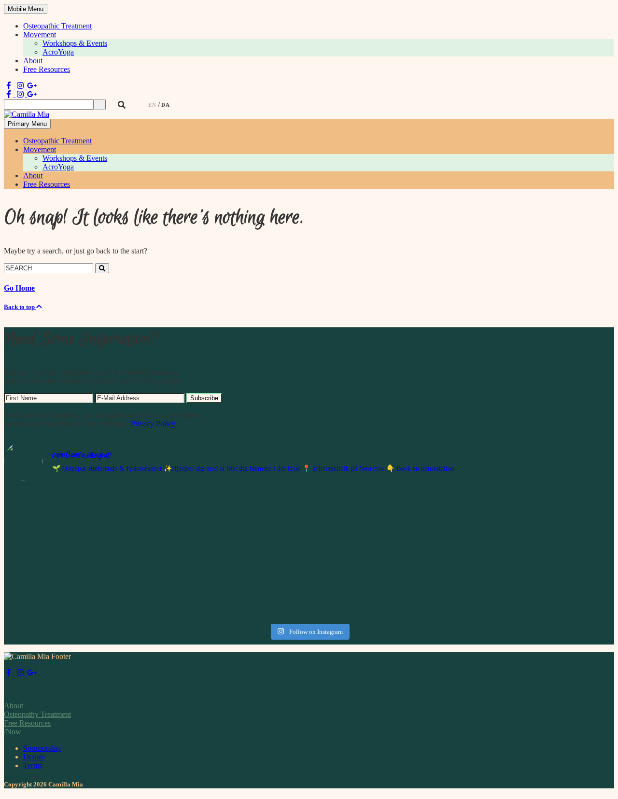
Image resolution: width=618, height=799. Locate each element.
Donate (34, 757)
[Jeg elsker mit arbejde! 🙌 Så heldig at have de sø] (232, 531)
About (32, 60)
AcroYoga (58, 52)
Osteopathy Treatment (37, 714)
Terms (32, 765)
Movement (39, 34)
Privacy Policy (153, 424)
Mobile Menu (25, 9)
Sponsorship (42, 748)
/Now (12, 732)
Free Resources (46, 69)
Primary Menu (27, 123)
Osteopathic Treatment (57, 26)
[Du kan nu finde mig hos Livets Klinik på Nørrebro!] (386, 553)
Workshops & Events (74, 43)
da (165, 105)
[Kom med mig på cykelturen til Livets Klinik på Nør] (78, 554)
